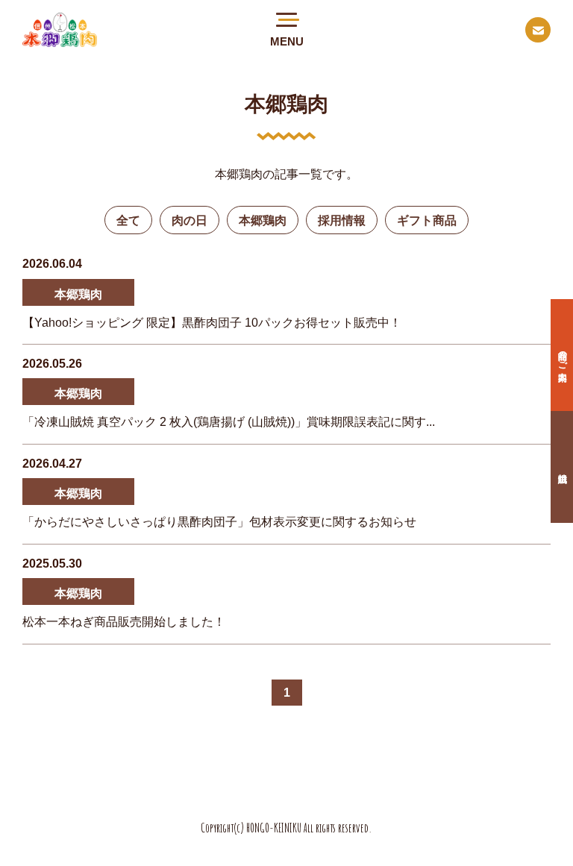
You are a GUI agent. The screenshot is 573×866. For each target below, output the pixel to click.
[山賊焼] (562, 467)
